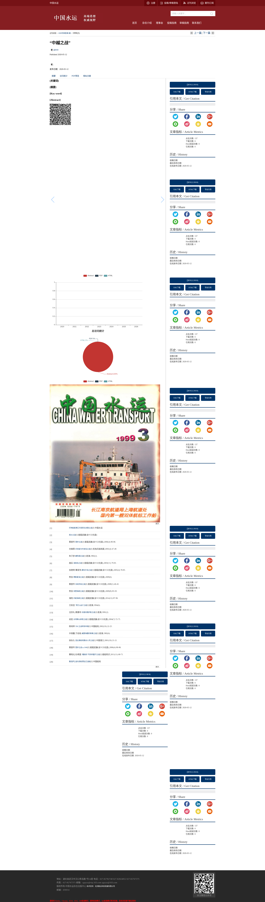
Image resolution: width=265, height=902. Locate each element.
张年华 (56, 50)
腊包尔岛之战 (87, 570)
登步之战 (78, 542)
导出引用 (208, 92)
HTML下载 (193, 92)
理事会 (159, 23)
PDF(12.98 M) (193, 85)
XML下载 (176, 92)
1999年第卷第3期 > (65, 33)
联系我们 (196, 23)
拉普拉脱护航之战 (88, 612)
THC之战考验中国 (82, 626)
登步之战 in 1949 (81, 647)
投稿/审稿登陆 (171, 3)
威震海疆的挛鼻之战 (89, 633)
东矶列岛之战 (80, 584)
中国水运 (54, 3)
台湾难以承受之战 (80, 619)
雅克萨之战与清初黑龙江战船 (80, 662)
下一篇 (206, 33)
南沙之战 (72, 535)
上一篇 (198, 33)
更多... (158, 524)
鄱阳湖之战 (79, 556)
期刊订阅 (209, 3)
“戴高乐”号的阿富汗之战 (91, 654)
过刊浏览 (191, 3)
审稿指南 (184, 23)
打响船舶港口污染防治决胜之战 (80, 528)
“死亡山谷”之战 (81, 605)
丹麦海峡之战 (78, 598)
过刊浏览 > (54, 33)
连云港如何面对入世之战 (84, 640)
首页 (134, 23)
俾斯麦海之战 (78, 577)
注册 (153, 3)
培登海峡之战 (78, 591)
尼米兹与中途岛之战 (82, 549)
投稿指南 (172, 23)
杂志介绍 (147, 23)
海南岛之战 (77, 563)
